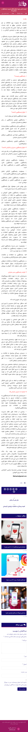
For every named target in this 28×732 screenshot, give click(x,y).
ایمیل (24, 664)
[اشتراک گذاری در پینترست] (11, 489)
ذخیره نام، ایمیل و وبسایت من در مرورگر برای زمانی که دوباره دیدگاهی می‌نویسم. (15, 683)
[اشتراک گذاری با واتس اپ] (5, 489)
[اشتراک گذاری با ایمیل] (14, 492)
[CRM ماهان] (26, 13)
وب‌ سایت (24, 672)
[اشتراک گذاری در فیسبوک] (16, 489)
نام (25, 656)
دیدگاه (24, 640)
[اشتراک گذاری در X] (13, 489)
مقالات (21, 483)
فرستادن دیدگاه (22, 689)
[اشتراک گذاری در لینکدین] (8, 489)
